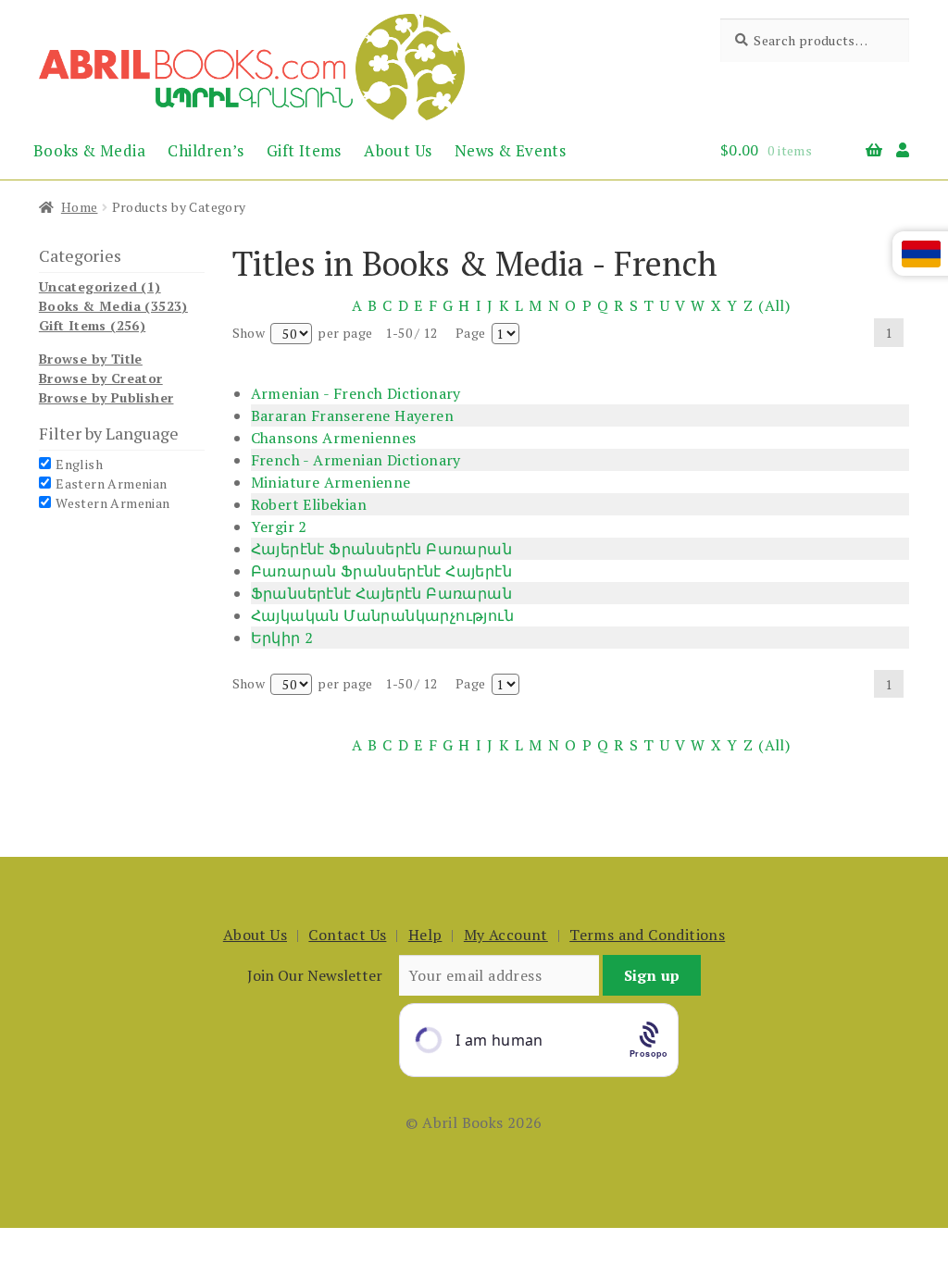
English (79, 464)
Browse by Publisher (106, 397)
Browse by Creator (101, 378)
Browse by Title (91, 358)
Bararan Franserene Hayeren (352, 415)
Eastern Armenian (111, 483)
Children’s (205, 150)
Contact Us (347, 934)
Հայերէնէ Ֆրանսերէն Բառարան (381, 549)
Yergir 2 (279, 526)
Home (79, 207)
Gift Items (304, 150)
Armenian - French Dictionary (356, 393)
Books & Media (89, 150)
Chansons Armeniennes (334, 438)
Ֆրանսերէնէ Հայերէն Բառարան (381, 593)
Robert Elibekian (309, 504)
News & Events (510, 150)
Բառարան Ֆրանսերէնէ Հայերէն (381, 571)
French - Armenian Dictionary (356, 460)
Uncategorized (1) (100, 286)
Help (425, 934)
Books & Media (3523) (113, 306)
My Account (506, 934)
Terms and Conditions (647, 934)
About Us (397, 150)
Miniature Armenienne (331, 482)
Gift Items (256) (92, 325)
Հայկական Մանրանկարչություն (382, 615)
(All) (774, 305)
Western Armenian (112, 503)
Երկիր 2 (282, 637)
